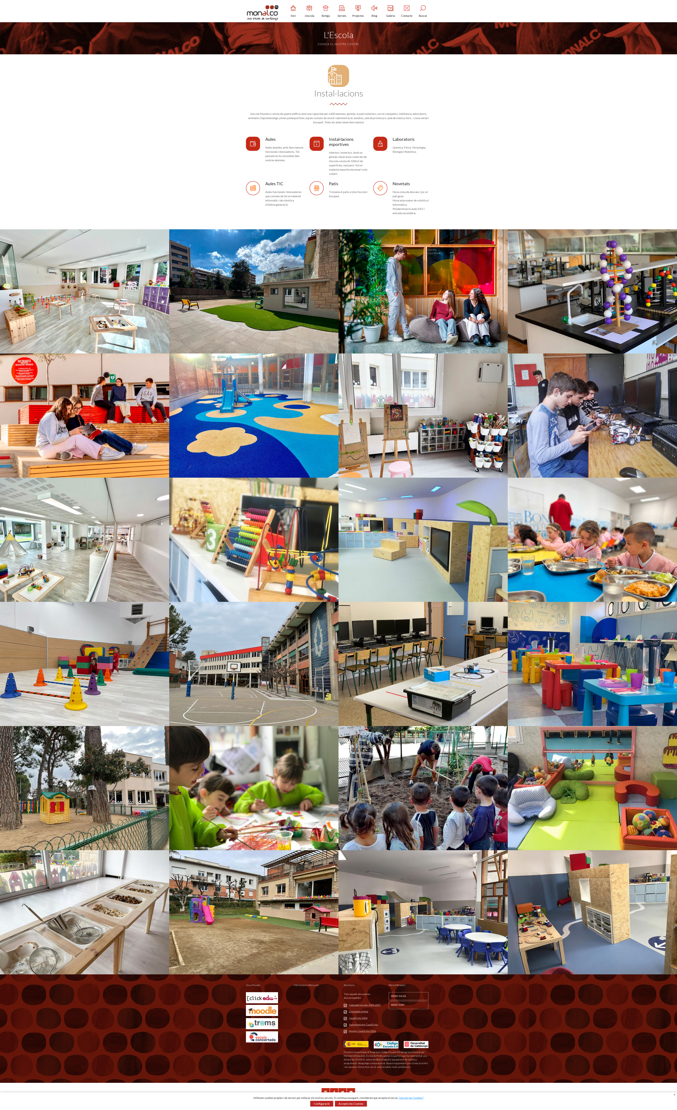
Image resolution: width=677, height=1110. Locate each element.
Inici (293, 15)
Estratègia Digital (358, 1011)
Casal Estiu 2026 (358, 1018)
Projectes (358, 15)
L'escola (309, 15)
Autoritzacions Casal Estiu (363, 1024)
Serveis (342, 15)
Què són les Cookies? (411, 1097)
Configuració (322, 1103)
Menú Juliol (398, 996)
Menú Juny (397, 1004)
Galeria (390, 15)
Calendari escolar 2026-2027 (365, 1004)
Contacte (406, 15)
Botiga (326, 15)
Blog (374, 15)
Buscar (423, 15)
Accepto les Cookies (350, 1103)
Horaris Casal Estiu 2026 (362, 1031)
